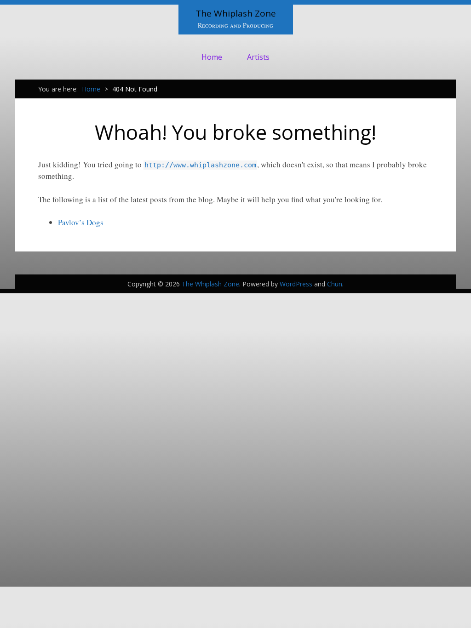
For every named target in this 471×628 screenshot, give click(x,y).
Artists (258, 57)
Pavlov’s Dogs (80, 222)
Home (211, 57)
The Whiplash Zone (235, 13)
